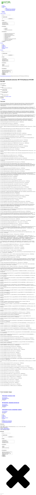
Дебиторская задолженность (10, 33)
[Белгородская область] (8, 23)
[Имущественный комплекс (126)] (7, 71)
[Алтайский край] (8, 22)
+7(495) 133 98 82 (3, 13)
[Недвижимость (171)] (7, 72)
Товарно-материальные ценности (10, 38)
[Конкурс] (5, 65)
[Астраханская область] (8, 59)
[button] (2, 97)
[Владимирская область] (8, 24)
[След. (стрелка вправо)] (1, 494)
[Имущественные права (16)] (7, 452)
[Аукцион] (5, 64)
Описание (3, 99)
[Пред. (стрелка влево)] (0, 494)
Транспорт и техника (8, 39)
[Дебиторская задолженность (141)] (7, 70)
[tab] (19, 99)
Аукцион (6, 28)
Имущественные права (9, 34)
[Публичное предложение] (5, 447)
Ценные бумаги (8, 40)
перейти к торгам (8, 96)
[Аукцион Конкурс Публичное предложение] (5, 66)
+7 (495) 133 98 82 (6, 428)
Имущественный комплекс (9, 35)
